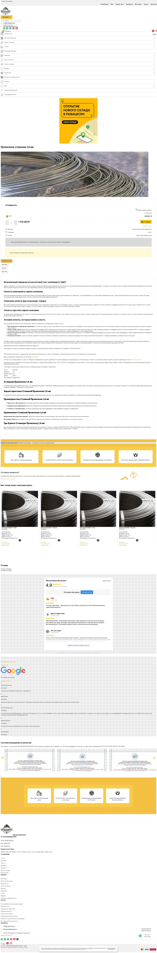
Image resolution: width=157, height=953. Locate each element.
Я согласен (111, 948)
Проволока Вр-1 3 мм (9, 528)
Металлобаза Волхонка (8, 661)
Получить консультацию (8, 479)
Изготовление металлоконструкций (12, 904)
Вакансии (129, 4)
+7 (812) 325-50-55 (136, 359)
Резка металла (5, 906)
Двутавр (3, 888)
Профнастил (5, 883)
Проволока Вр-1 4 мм (87, 528)
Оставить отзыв (5, 681)
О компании (104, 4)
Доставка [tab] (4, 271)
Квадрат (3, 895)
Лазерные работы (6, 911)
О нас (2, 858)
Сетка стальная (6, 886)
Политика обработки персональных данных (14, 947)
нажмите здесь (89, 949)
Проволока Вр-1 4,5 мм (127, 528)
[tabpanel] (78, 315)
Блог (112, 4)
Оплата (3, 863)
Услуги (146, 4)
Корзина (8, 31)
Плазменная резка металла (9, 916)
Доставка (138, 4)
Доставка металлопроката (9, 921)
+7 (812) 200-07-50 (9, 23)
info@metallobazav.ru (10, 26)
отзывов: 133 (4, 665)
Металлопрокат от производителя (13, 836)
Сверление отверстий (8, 909)
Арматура (4, 878)
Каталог (6, 17)
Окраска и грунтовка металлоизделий (12, 918)
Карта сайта (5, 873)
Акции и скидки (5, 870)
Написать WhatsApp (147, 935)
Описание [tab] (4, 264)
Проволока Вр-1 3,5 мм (49, 528)
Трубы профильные (6, 881)
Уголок (3, 893)
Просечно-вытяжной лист (9, 898)
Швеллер (3, 891)
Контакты (3, 868)
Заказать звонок (8, 24)
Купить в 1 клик (147, 226)
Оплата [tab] (4, 268)
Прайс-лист (120, 4)
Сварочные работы (7, 913)
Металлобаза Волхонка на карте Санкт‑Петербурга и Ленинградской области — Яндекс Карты (79, 652)
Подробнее (5, 545)
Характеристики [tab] (6, 261)
